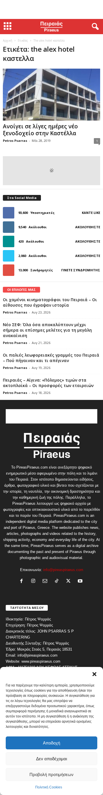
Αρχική (7, 40)
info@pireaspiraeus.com (63, 570)
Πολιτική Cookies (48, 787)
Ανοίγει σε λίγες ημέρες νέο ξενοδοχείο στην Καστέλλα (40, 130)
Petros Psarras (15, 140)
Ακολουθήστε (87, 227)
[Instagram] (34, 581)
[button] (94, 674)
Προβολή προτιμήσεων (51, 774)
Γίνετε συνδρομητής (80, 270)
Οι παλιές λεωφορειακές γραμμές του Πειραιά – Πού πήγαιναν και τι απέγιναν (51, 357)
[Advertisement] (51, 9)
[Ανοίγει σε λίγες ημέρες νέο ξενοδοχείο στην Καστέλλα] (51, 95)
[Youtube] (81, 581)
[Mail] (46, 581)
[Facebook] (23, 581)
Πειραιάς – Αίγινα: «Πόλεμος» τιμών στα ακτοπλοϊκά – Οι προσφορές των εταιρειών (48, 382)
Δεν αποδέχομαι (51, 758)
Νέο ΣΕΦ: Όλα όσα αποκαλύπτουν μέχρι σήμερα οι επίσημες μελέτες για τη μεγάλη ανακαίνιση (47, 330)
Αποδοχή (51, 742)
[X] (70, 581)
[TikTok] (58, 581)
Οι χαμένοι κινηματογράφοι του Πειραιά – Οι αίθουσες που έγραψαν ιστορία (50, 302)
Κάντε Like (91, 212)
